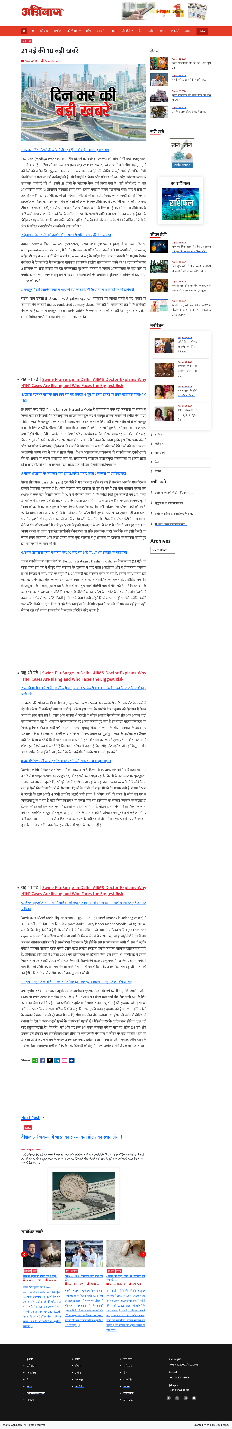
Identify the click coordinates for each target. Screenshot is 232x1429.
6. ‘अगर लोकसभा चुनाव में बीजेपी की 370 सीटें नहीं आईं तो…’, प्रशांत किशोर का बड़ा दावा (74, 552)
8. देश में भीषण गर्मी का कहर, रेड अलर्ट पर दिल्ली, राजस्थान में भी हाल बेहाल (66, 761)
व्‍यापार (162, 31)
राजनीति (151, 31)
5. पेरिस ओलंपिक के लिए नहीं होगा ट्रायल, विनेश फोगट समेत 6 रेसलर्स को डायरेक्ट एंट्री (73, 474)
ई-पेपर (202, 31)
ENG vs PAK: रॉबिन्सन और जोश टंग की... (42, 1278)
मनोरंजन (113, 31)
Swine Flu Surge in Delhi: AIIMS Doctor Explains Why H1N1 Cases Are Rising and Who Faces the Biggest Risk (83, 382)
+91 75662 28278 (179, 1390)
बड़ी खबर (44, 31)
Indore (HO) (183, 1362)
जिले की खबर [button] (73, 31)
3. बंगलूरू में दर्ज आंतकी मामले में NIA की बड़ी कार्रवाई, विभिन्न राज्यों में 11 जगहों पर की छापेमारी (77, 290)
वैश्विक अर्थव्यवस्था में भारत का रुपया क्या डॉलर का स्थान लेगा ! (71, 1137)
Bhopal (179, 1375)
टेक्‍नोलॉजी (175, 31)
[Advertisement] (83, 346)
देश (33, 31)
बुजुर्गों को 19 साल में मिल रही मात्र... (123, 1276)
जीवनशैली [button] (126, 31)
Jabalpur (179, 1388)
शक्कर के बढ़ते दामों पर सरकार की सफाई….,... (84, 1278)
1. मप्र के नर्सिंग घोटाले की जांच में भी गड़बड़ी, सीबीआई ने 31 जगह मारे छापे (65, 150)
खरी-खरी (100, 31)
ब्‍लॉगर (28, 1127)
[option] (42, 1284)
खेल (140, 31)
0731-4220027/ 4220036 (184, 1364)
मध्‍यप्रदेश (57, 31)
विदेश (88, 31)
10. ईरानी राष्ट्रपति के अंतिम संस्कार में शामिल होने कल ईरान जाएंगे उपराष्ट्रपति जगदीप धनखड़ (76, 982)
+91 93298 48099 (180, 1377)
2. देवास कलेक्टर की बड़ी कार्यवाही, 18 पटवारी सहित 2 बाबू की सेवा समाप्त (66, 235)
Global (188, 31)
